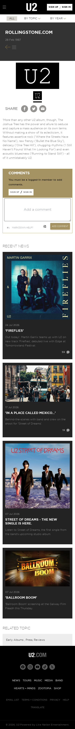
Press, (30, 640)
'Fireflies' (14, 330)
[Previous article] (7, 47)
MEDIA (49, 680)
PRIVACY (55, 700)
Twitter (34, 108)
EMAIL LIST (12, 700)
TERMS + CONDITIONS (34, 700)
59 (63, 352)
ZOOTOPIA (44, 688)
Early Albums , (16, 640)
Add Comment (60, 226)
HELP (66, 700)
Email (43, 108)
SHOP (57, 688)
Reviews (39, 640)
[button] (4, 7)
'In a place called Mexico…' (30, 413)
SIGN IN (67, 8)
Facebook (24, 108)
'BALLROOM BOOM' (21, 597)
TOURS (27, 680)
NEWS (16, 680)
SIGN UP (54, 8)
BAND (59, 680)
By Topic (30, 18)
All (11, 18)
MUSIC (38, 680)
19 (63, 430)
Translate (37, 707)
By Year (56, 18)
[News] (14, 47)
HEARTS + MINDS (24, 688)
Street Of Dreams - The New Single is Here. (31, 521)
